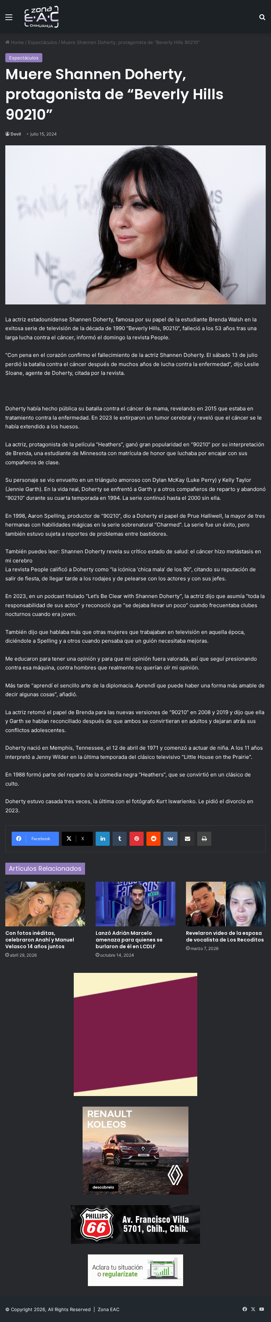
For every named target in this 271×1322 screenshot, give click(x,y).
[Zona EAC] (41, 17)
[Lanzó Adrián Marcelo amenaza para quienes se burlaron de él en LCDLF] (135, 904)
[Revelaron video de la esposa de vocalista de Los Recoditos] (226, 904)
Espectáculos (42, 42)
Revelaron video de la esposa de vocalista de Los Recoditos (225, 936)
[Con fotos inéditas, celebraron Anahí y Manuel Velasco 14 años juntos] (45, 904)
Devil (16, 134)
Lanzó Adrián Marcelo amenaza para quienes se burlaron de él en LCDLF (129, 940)
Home (17, 42)
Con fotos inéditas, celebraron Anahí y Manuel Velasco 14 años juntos (39, 940)
